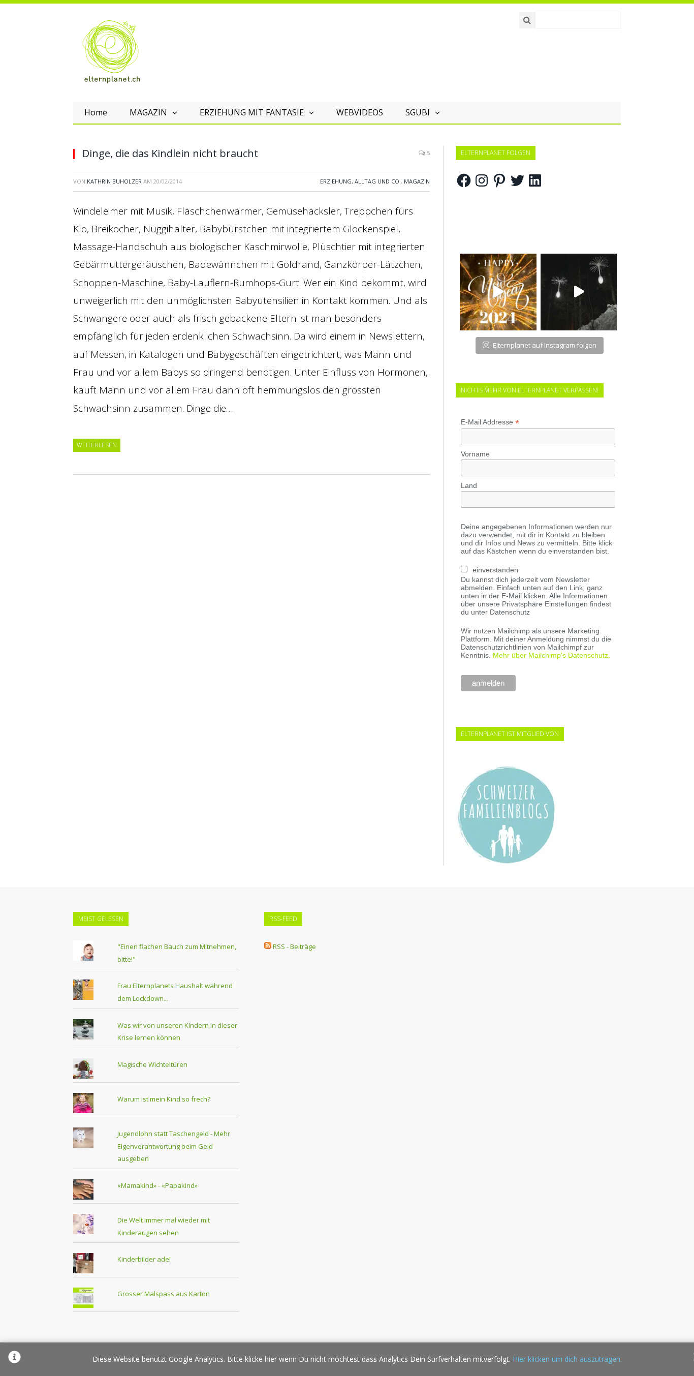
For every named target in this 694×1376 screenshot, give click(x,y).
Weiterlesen (97, 445)
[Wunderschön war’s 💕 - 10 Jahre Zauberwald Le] (579, 292)
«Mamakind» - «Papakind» (157, 1185)
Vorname (475, 454)
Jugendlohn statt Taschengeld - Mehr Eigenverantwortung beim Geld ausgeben (173, 1146)
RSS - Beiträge (294, 946)
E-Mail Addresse (490, 422)
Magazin (417, 181)
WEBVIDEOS (359, 112)
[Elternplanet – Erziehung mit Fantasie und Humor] (111, 52)
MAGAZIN (148, 112)
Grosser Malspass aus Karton (163, 1293)
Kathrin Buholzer (114, 181)
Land (469, 485)
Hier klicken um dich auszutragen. (567, 1359)
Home (95, 112)
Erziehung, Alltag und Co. (360, 181)
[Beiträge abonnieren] (267, 946)
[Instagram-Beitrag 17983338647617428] (498, 292)
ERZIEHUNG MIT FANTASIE (252, 112)
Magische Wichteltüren (152, 1064)
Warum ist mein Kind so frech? (163, 1099)
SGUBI (417, 112)
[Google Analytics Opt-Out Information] (14, 1359)
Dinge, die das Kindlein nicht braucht (170, 153)
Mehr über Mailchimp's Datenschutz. (551, 655)
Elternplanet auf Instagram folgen (544, 345)
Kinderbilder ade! (144, 1259)
